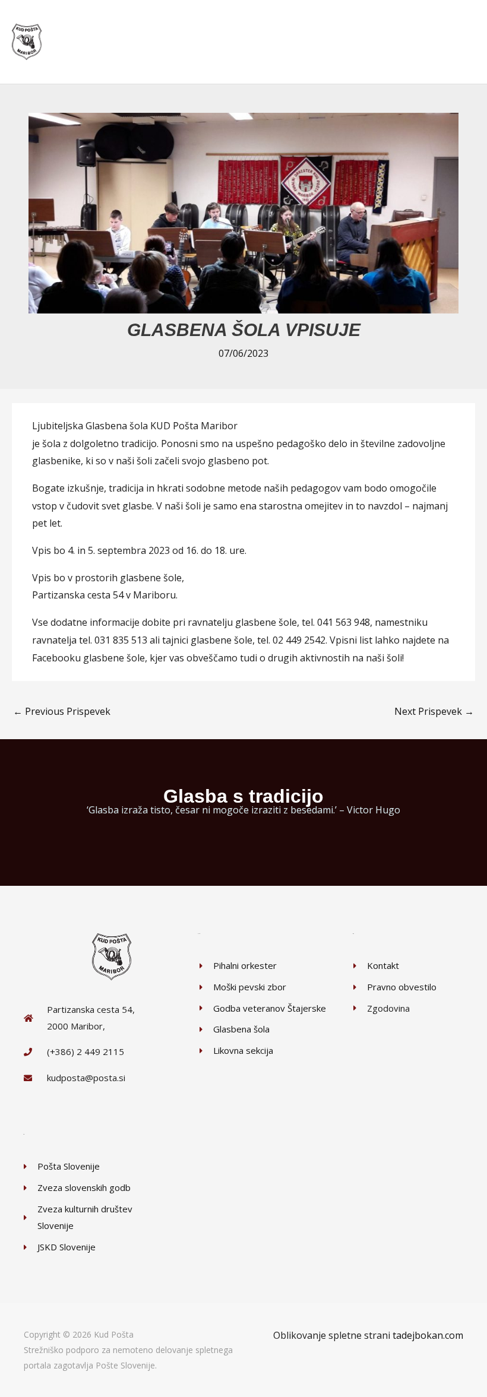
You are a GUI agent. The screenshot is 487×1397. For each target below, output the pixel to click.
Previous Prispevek (61, 711)
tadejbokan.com (428, 1335)
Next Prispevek (434, 711)
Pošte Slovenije (125, 1365)
